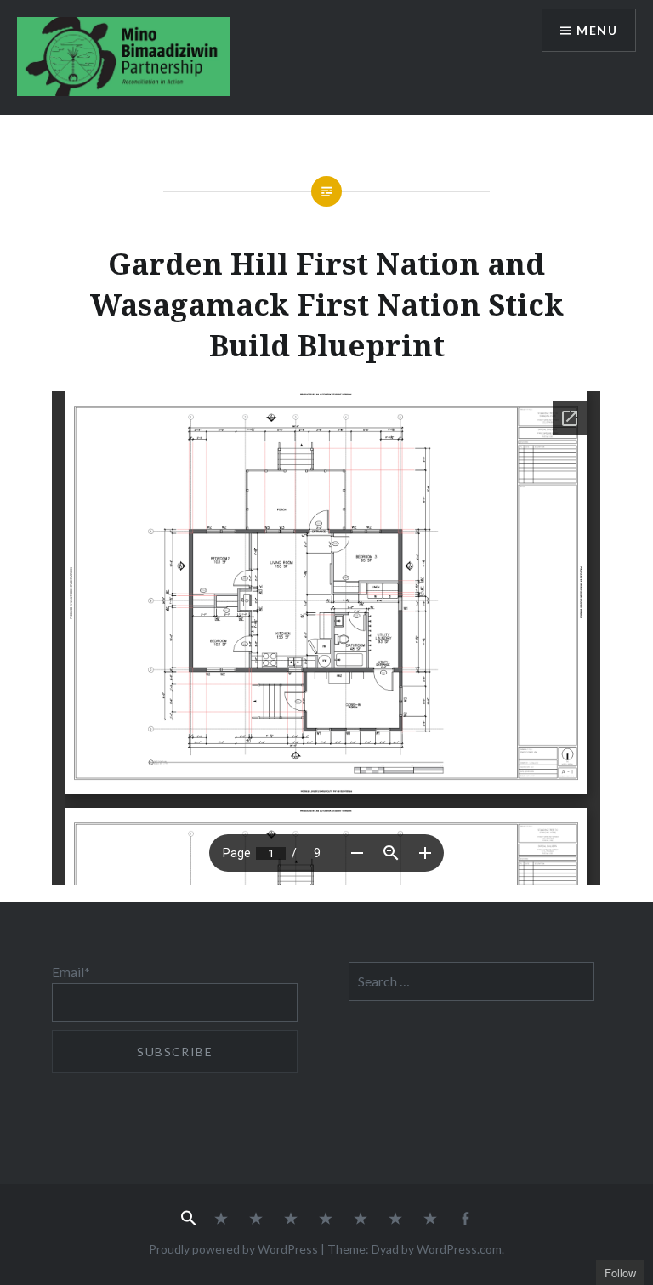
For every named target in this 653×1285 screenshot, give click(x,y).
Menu (596, 30)
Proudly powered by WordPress (233, 1249)
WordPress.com (459, 1249)
